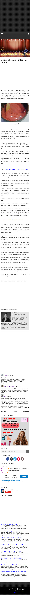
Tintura (14, 309)
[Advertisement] (15, 16)
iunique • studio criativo (18, 591)
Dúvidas (10, 309)
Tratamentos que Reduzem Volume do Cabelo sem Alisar (14, 572)
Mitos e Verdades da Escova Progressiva (11, 537)
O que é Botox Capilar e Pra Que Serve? (11, 551)
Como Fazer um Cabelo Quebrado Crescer (12, 558)
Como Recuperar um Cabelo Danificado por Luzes (14, 565)
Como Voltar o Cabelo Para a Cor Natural (12, 544)
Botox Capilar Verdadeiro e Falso (9, 524)
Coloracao (6, 309)
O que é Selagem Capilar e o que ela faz (11, 531)
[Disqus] (15, 354)
